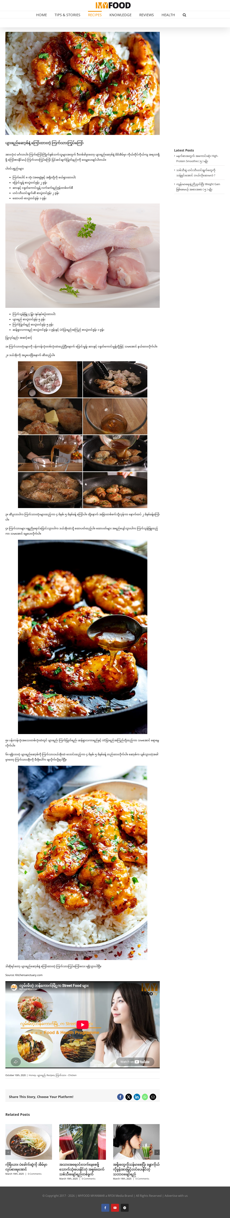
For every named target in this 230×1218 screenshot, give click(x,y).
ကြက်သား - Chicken (66, 1075)
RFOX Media (116, 1196)
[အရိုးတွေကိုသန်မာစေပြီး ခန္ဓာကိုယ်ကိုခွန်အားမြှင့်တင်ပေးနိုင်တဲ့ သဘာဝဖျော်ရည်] (81, 1126)
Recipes (51, 1075)
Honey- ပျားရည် (37, 1075)
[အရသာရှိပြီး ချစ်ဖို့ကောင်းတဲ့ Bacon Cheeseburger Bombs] (135, 1126)
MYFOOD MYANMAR (91, 1196)
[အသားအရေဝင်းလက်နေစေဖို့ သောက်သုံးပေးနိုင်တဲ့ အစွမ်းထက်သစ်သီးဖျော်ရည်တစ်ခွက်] (27, 1126)
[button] (184, 14)
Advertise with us (176, 1196)
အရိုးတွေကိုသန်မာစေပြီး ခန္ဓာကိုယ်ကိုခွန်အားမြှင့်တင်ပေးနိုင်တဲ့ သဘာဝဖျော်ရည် (81, 1169)
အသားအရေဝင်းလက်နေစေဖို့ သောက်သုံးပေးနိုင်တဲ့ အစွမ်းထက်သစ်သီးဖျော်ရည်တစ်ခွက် (26, 1169)
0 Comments (33, 1178)
